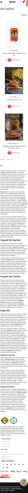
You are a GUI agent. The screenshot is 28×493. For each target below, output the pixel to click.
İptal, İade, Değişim (6, 444)
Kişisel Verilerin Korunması (7, 490)
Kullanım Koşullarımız (16, 488)
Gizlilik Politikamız (5, 488)
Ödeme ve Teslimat (6, 441)
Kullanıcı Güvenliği (6, 446)
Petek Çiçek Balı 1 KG (14, 100)
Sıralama (24, 15)
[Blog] (7, 467)
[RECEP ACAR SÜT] (12, 2)
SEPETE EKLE (15, 60)
